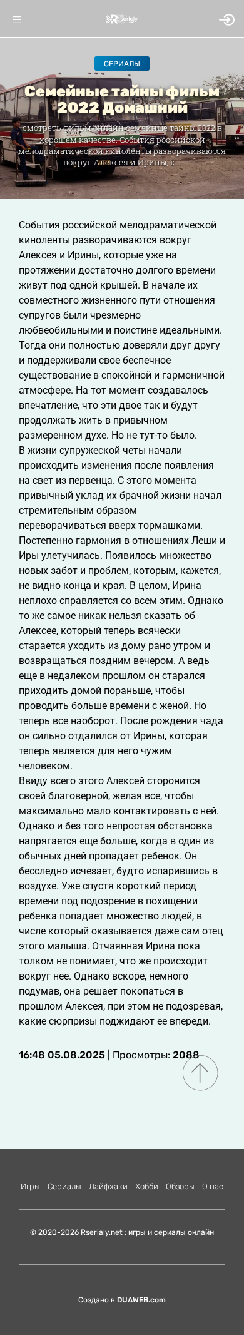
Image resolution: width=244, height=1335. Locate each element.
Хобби (146, 1186)
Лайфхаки (108, 1186)
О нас (212, 1186)
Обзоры (180, 1186)
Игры (30, 1186)
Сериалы (122, 63)
